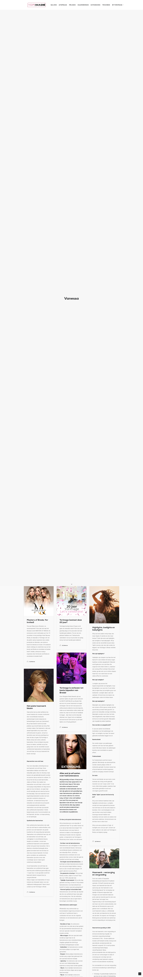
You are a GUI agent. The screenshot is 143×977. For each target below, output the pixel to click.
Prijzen (72, 5)
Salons (54, 5)
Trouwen (106, 5)
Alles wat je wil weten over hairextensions (70, 774)
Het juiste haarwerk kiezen (36, 707)
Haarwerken (83, 5)
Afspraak (63, 5)
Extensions (95, 5)
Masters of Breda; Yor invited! (37, 621)
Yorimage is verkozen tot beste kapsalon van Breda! (71, 690)
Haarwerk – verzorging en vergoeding (103, 873)
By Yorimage (117, 5)
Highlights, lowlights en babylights (103, 628)
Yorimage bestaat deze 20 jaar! (71, 621)
